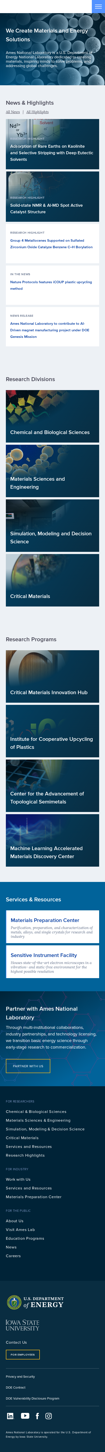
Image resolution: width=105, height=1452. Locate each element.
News (11, 1247)
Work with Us (18, 1179)
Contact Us (16, 1342)
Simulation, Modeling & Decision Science (45, 1129)
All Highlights (37, 112)
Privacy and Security (20, 1376)
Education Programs (25, 1238)
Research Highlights (25, 1155)
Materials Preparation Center (34, 1196)
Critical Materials (22, 1137)
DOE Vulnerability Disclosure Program (32, 1398)
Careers (13, 1255)
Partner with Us (28, 1066)
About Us (15, 1220)
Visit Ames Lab (20, 1229)
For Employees (23, 1354)
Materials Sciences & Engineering (38, 1120)
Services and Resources (29, 1146)
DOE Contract (15, 1387)
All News (13, 112)
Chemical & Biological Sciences (36, 1111)
